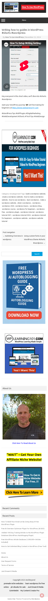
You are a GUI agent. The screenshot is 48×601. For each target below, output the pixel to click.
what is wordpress (24, 203)
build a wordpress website (35, 194)
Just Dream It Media (9, 571)
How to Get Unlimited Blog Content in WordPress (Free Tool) (23, 546)
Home (3, 553)
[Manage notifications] (42, 595)
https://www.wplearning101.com (25, 108)
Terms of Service (7, 565)
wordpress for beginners (26, 209)
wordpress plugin (12, 212)
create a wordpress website (12, 197)
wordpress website (20, 218)
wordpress (36, 203)
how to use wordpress (17, 200)
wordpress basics (21, 206)
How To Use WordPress (14, 37)
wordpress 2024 (8, 206)
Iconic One (11, 599)
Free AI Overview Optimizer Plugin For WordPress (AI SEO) (22, 528)
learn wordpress (33, 200)
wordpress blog (36, 206)
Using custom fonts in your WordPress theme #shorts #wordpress (34, 239)
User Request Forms (8, 561)
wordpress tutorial (27, 212)
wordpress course (8, 209)
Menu (24, 20)
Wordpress (35, 599)
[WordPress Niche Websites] (24, 12)
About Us (4, 557)
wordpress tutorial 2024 (21, 215)
